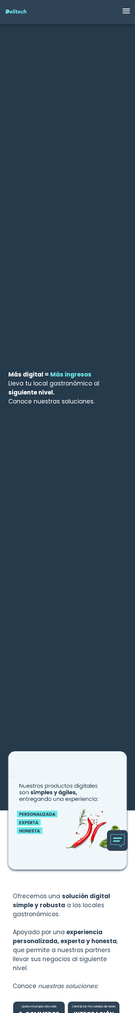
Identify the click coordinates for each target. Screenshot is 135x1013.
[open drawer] (126, 12)
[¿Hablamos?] (117, 840)
